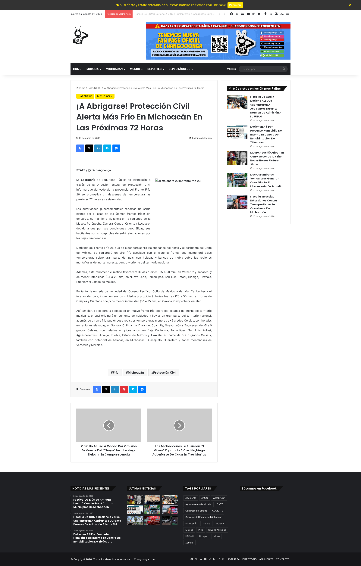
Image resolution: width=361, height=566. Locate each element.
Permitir (235, 5)
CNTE (220, 504)
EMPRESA (234, 559)
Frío (115, 372)
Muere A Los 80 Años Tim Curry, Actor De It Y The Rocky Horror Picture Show (267, 158)
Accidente (190, 497)
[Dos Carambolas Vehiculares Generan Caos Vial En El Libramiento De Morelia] (237, 180)
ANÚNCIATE (266, 559)
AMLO (204, 497)
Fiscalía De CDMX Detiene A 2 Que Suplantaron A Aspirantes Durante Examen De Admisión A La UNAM (265, 106)
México (189, 529)
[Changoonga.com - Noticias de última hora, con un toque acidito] (80, 35)
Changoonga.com (144, 559)
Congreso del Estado (196, 510)
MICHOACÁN (114, 68)
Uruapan (203, 536)
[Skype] (107, 148)
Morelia (206, 523)
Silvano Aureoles (217, 529)
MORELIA (92, 68)
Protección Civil (164, 372)
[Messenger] (116, 148)
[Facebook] (80, 148)
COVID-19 (217, 510)
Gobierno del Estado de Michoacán (203, 517)
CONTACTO (283, 559)
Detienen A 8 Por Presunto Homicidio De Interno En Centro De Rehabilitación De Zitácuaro (266, 134)
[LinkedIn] (98, 148)
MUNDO (135, 68)
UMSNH (189, 536)
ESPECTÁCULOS (179, 68)
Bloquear (220, 5)
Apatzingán (219, 497)
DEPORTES (154, 68)
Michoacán (136, 372)
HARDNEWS (94, 87)
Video (217, 536)
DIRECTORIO (249, 559)
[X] (89, 148)
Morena (220, 523)
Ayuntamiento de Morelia (198, 504)
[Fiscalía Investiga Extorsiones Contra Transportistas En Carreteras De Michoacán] (237, 202)
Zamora (189, 542)
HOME (77, 68)
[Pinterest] (124, 389)
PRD (200, 529)
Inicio (82, 87)
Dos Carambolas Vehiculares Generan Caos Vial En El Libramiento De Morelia (266, 180)
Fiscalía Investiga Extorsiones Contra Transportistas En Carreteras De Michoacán (263, 204)
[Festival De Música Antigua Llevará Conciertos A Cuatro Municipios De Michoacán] (152, 499)
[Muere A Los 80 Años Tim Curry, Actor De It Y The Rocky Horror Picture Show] (237, 158)
